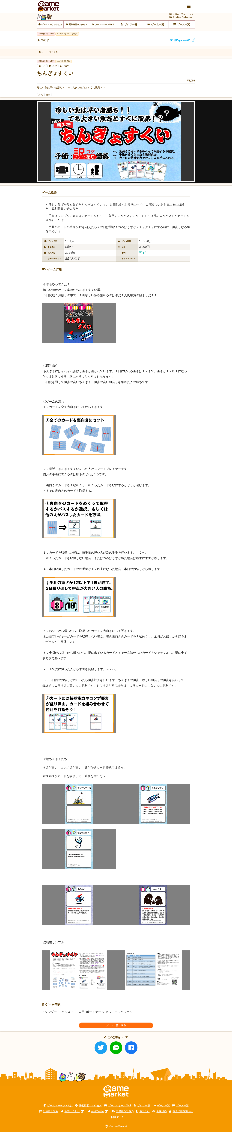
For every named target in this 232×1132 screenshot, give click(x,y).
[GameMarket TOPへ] (116, 1091)
